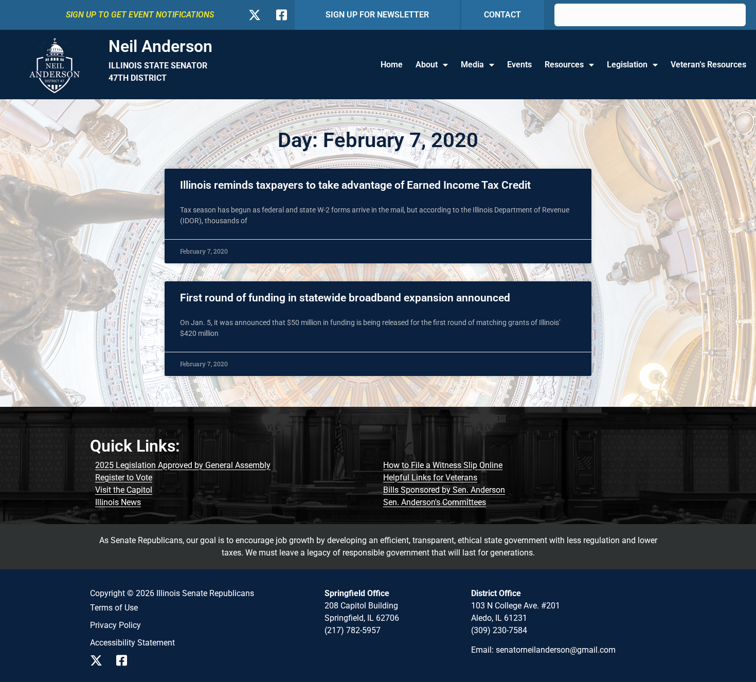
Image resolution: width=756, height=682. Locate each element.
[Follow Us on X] (254, 15)
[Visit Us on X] (99, 660)
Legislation (627, 64)
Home (392, 64)
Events (519, 64)
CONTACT (502, 15)
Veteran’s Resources (708, 64)
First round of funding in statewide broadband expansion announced (345, 298)
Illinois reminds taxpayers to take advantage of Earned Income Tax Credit (355, 185)
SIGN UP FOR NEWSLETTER (377, 15)
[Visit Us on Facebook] (125, 660)
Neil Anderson (160, 46)
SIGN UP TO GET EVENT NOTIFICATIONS (140, 15)
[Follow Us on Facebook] (281, 15)
